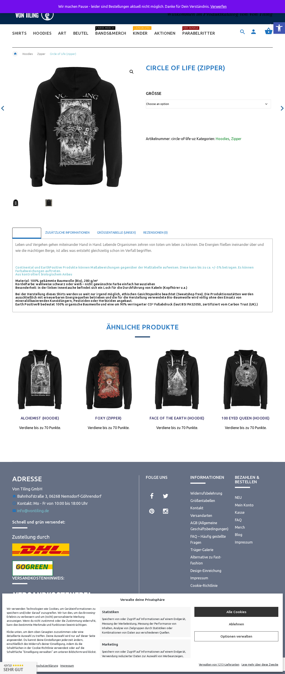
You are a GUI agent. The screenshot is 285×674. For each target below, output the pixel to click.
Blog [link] (238, 535)
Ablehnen (236, 624)
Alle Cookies (236, 612)
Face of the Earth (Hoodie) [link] (177, 418)
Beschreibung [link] (27, 232)
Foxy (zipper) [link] (108, 418)
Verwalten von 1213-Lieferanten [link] (219, 664)
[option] (26, 204)
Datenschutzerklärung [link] (44, 665)
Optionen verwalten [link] (236, 636)
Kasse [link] (239, 512)
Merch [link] (240, 527)
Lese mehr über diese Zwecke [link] (260, 664)
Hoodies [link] (27, 53)
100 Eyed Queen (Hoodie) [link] (246, 418)
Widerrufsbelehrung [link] (206, 493)
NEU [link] (238, 497)
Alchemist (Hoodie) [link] (40, 418)
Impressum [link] (67, 665)
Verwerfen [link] (218, 6)
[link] (279, 28)
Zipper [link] (41, 53)
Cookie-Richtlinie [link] (204, 586)
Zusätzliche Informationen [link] (67, 232)
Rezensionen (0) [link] (155, 232)
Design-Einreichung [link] (205, 571)
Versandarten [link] (201, 516)
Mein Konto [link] (244, 505)
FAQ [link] (238, 520)
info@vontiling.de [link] (33, 510)
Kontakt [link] (196, 508)
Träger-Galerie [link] (201, 550)
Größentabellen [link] (202, 501)
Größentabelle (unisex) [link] (116, 232)
